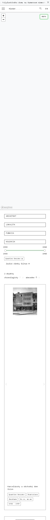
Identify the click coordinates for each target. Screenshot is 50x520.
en (46, 9)
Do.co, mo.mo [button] (26, 499)
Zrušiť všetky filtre (18, 263)
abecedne (30, 277)
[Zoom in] (3, 16)
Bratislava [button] (33, 495)
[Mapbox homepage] (7, 207)
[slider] (5, 250)
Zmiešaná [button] (13, 499)
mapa (44, 16)
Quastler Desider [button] (16, 495)
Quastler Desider (14, 258)
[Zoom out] (3, 19)
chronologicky (11, 277)
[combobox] (22, 8)
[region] (25, 111)
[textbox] (25, 216)
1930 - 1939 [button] (14, 504)
